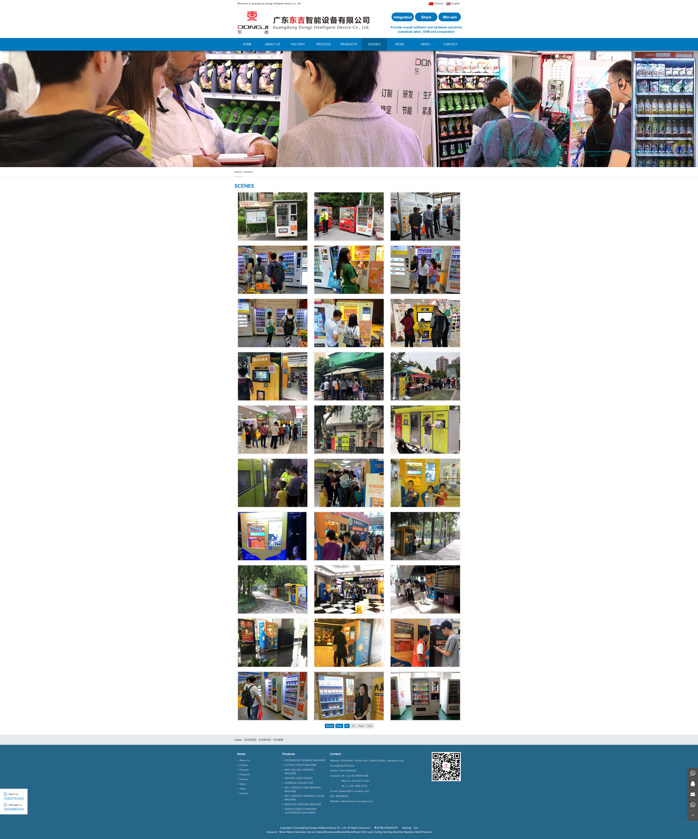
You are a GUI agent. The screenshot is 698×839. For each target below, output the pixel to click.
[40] (272, 429)
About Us (272, 44)
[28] (272, 643)
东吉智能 (278, 739)
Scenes (374, 44)
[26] (425, 643)
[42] (349, 376)
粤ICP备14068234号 (386, 827)
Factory (298, 44)
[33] (349, 536)
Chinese (438, 3)
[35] (425, 483)
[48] (349, 270)
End (370, 725)
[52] (272, 216)
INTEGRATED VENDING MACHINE (304, 760)
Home (247, 44)
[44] (425, 323)
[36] (349, 483)
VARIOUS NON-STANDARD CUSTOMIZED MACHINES (300, 811)
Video (425, 44)
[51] (349, 216)
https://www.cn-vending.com (357, 801)
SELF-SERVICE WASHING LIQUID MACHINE (304, 797)
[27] (349, 643)
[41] (425, 376)
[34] (272, 536)
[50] (425, 216)
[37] (272, 483)
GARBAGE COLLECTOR (298, 782)
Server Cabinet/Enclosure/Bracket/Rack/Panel (333, 831)
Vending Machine (393, 831)
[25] (425, 696)
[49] (272, 270)
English (455, 3)
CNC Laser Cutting (371, 831)
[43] (272, 376)
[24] (349, 696)
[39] (349, 429)
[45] (349, 323)
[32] (425, 536)
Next (361, 725)
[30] (349, 589)
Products (348, 44)
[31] (272, 589)
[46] (272, 323)
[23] (272, 696)
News (399, 44)
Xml (416, 827)
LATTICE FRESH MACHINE (300, 765)
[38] (425, 429)
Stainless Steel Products (418, 831)
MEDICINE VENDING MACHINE (302, 804)
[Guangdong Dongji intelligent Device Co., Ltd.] (349, 22)
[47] (425, 270)
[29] (425, 589)
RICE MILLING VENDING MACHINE (299, 771)
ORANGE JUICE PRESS (298, 778)
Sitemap (407, 827)
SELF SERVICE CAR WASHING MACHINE (302, 789)
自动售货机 (250, 739)
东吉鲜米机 (264, 739)
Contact (451, 44)
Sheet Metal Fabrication (293, 831)
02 (353, 725)
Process (323, 44)
